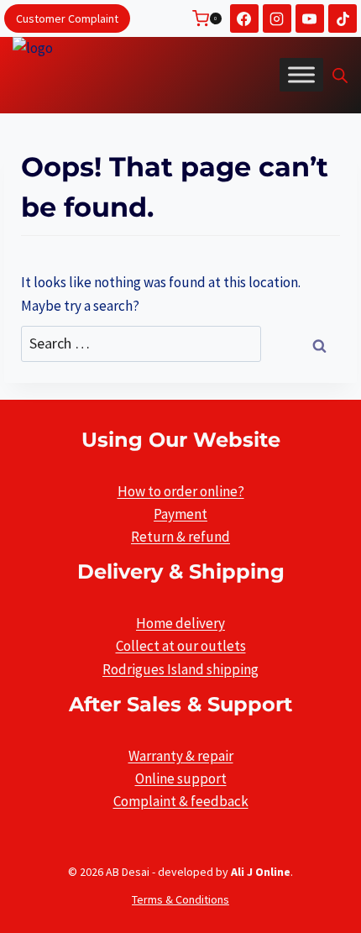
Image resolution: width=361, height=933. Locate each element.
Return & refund (180, 536)
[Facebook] (244, 18)
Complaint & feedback (181, 801)
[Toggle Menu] (301, 74)
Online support (181, 778)
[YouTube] (310, 18)
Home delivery (180, 623)
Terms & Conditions (180, 899)
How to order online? (181, 491)
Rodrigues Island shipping (180, 669)
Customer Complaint (67, 18)
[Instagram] (277, 18)
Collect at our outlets (181, 646)
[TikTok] (342, 18)
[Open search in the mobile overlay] (340, 75)
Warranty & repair (180, 756)
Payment (180, 514)
